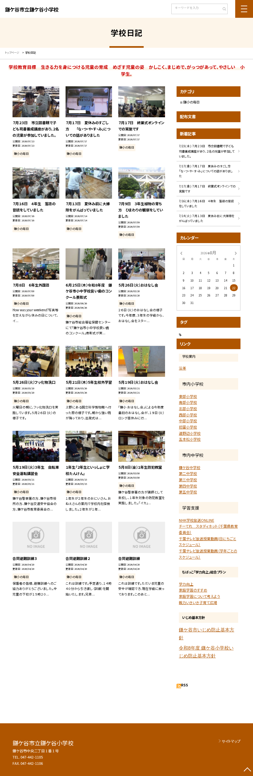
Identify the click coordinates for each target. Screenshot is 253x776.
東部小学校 (188, 396)
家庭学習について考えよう (199, 596)
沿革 (182, 368)
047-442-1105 (31, 757)
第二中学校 (188, 473)
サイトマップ (231, 741)
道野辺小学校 (190, 433)
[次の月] (236, 253)
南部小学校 (188, 402)
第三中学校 (188, 479)
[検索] (222, 9)
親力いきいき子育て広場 (198, 602)
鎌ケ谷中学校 (189, 467)
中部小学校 (188, 420)
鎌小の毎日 (191, 101)
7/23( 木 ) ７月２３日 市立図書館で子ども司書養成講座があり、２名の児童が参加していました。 (207, 151)
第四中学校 (188, 485)
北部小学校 (188, 408)
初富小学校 (188, 427)
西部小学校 (188, 414)
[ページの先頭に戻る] (247, 770)
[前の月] (181, 253)
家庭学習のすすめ (193, 590)
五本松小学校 (190, 439)
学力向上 (186, 584)
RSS (184, 685)
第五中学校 (188, 491)
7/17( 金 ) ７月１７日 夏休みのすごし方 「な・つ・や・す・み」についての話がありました (208, 171)
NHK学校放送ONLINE (196, 520)
